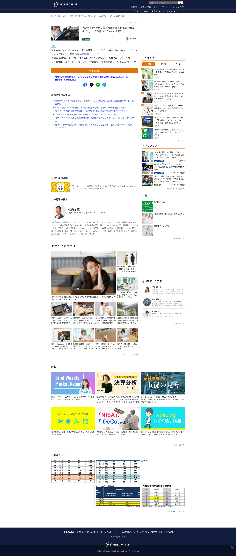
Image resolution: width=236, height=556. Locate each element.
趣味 (168, 11)
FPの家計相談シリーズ (88, 54)
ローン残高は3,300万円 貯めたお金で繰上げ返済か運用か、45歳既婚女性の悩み (90, 107)
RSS (160, 532)
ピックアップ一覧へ (175, 189)
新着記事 (134, 7)
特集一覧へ (178, 238)
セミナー (158, 7)
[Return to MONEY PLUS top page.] (65, 4)
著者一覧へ (178, 323)
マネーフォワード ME (118, 537)
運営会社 (80, 532)
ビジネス (145, 11)
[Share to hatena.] (104, 85)
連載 (142, 7)
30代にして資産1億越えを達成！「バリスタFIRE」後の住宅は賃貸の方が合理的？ (91, 110)
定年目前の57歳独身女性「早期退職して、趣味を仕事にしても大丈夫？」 (87, 114)
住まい (161, 11)
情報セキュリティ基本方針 (94, 532)
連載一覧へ (178, 445)
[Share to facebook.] (85, 85)
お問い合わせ (144, 532)
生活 (137, 11)
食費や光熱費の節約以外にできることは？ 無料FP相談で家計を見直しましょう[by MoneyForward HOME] (91, 78)
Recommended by (128, 355)
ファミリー (177, 11)
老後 (153, 11)
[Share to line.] (98, 85)
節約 (53, 46)
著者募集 (154, 532)
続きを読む (94, 70)
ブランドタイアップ (174, 7)
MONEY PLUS (55, 16)
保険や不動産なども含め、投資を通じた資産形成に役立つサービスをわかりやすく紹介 (93, 124)
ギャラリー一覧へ (176, 511)
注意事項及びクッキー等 (130, 532)
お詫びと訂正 (168, 532)
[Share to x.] (92, 85)
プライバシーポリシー (112, 532)
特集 (149, 7)
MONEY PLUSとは (69, 532)
